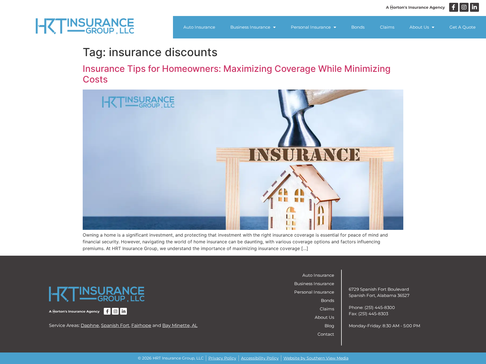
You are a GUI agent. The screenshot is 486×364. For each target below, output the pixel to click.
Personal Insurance (311, 27)
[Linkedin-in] (474, 7)
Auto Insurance (199, 27)
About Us (419, 27)
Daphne (90, 325)
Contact (326, 334)
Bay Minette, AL (179, 325)
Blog (329, 325)
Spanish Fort (115, 325)
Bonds (357, 27)
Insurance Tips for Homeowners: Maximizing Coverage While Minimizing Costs (237, 74)
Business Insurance (250, 27)
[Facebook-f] (453, 7)
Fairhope (141, 325)
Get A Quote (462, 27)
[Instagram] (464, 7)
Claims (387, 27)
